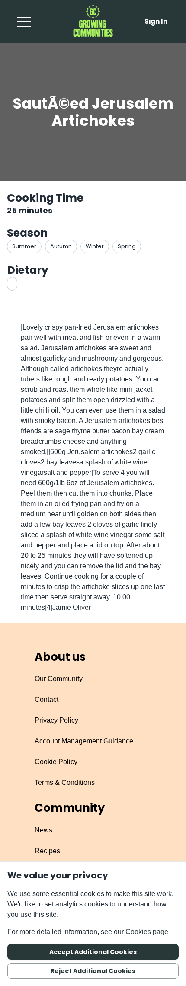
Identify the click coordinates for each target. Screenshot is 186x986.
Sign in (155, 21)
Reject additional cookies (93, 971)
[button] (24, 21)
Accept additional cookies (93, 952)
